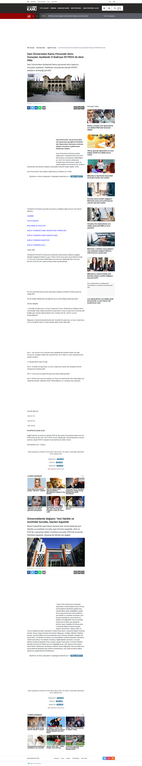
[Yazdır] (44, 107)
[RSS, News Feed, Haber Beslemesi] (113, 758)
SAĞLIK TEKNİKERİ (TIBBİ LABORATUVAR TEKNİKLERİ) (46, 231)
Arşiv (48, 1)
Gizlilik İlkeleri (75, 758)
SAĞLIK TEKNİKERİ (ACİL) (36, 245)
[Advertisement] (71, 32)
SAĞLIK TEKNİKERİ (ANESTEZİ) (38, 240)
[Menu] (104, 8)
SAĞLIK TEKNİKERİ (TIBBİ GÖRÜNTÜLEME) (42, 235)
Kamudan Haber (63, 8)
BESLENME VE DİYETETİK (36, 226)
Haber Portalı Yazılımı (35, 763)
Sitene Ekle (54, 1)
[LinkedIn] (36, 107)
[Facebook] (28, 107)
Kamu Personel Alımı (91, 8)
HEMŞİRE (30, 216)
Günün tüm (109, 16)
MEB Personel (76, 8)
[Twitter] (32, 107)
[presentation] (33, 16)
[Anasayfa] (28, 1)
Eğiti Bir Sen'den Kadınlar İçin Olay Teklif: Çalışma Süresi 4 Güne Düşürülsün (69, 16)
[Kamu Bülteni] (31, 8)
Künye (62, 758)
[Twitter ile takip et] (105, 758)
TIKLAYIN (60, 459)
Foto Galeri (44, 8)
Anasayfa (56, 758)
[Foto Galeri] (114, 1)
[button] (75, 107)
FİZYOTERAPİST (33, 221)
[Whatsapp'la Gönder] (39, 107)
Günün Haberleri (41, 1)
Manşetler (33, 1)
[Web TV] (110, 1)
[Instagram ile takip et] (109, 758)
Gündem (53, 8)
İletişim (68, 758)
